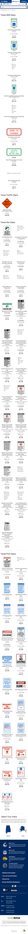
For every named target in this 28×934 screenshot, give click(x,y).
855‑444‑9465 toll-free (11, 896)
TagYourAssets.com (11, 922)
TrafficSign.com (22, 921)
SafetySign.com (9, 921)
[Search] (26, 7)
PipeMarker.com (4, 922)
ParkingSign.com (4, 9)
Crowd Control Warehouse (16, 921)
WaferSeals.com (23, 922)
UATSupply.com (16, 922)
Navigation (1, 4)
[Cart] (26, 4)
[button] (25, 931)
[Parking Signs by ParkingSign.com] (7, 4)
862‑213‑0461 (9, 898)
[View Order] (12, 5)
